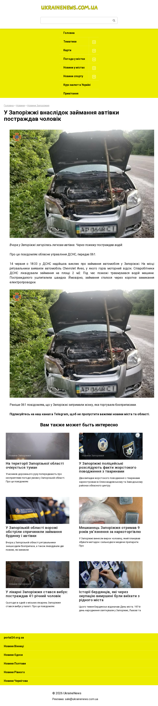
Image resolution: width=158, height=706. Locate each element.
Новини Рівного (14, 672)
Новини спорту (73, 76)
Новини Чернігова (16, 680)
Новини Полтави (15, 663)
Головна (69, 32)
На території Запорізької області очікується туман (35, 465)
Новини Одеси (13, 654)
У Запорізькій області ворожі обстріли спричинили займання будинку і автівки (34, 531)
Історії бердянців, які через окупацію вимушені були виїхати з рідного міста (109, 596)
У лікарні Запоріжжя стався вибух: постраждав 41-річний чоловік (37, 594)
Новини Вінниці (14, 646)
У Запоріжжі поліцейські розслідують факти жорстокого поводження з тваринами (107, 467)
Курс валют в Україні (77, 84)
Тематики (69, 41)
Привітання (70, 93)
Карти (67, 50)
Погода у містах (74, 58)
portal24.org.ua (14, 637)
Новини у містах (74, 67)
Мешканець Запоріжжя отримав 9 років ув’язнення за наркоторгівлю (110, 529)
